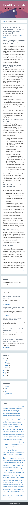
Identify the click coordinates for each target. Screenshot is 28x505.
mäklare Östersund (19, 467)
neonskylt (5, 472)
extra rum (11, 429)
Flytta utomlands (10, 434)
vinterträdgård (7, 497)
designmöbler (18, 420)
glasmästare (10, 441)
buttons (20, 416)
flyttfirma (15, 434)
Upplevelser (8, 394)
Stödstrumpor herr (13, 484)
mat (18, 469)
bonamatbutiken (17, 413)
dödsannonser (10, 422)
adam (4, 37)
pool (23, 472)
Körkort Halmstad (18, 460)
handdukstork (5, 442)
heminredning (8, 444)
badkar (14, 408)
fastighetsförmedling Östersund (9, 431)
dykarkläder (21, 424)
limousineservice (6, 465)
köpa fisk (4, 460)
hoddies (4, 446)
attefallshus (6, 408)
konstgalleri (22, 458)
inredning (12, 450)
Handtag (23, 442)
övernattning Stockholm (18, 472)
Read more (7, 304)
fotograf (10, 439)
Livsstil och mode (14, 5)
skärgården (22, 477)
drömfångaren (11, 424)
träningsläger (8, 489)
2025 (6, 369)
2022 (6, 374)
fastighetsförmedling (19, 429)
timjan (4, 487)
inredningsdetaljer (20, 450)
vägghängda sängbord (15, 491)
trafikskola (14, 487)
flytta (18, 432)
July (6, 360)
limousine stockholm (19, 463)
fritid (7, 441)
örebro (12, 472)
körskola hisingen (20, 462)
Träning (4, 489)
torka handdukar (9, 487)
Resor (6, 391)
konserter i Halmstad (16, 458)
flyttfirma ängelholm (20, 434)
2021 (6, 375)
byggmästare (6, 421)
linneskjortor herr (6, 467)
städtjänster (13, 482)
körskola (23, 460)
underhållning (14, 489)
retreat (17, 475)
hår (4, 444)
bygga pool (8, 419)
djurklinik (22, 420)
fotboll (7, 439)
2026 (6, 358)
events (6, 429)
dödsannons (5, 422)
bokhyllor (12, 413)
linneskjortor (19, 465)
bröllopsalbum (5, 415)
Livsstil (19, 35)
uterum (9, 491)
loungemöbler (12, 467)
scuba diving (18, 477)
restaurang (13, 475)
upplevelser (20, 489)
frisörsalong (16, 439)
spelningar (7, 482)
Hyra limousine (17, 447)
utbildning (5, 491)
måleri (7, 468)
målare (4, 468)
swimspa (7, 486)
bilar (22, 411)
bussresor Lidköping (15, 416)
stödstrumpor (7, 484)
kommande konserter (16, 452)
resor (10, 475)
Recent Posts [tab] (7, 292)
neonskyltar (9, 472)
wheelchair (14, 497)
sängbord (13, 477)
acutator (4, 406)
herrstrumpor (19, 444)
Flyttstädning (22, 436)
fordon (17, 437)
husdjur (12, 447)
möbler (21, 469)
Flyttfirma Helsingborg (7, 436)
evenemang (16, 426)
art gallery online (16, 406)
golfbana (14, 441)
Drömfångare (5, 424)
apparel (7, 406)
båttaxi (17, 410)
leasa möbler (10, 463)
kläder (10, 452)
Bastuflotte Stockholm (12, 410)
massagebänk (14, 468)
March (6, 363)
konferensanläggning (18, 455)
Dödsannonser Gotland (17, 422)
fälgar (14, 429)
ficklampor (20, 431)
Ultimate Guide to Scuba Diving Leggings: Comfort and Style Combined (14, 30)
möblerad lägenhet (6, 470)
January (7, 367)
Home (4, 21)
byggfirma (13, 419)
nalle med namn (22, 470)
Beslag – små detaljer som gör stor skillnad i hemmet (12, 318)
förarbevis (14, 437)
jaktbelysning (5, 452)
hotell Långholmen (13, 446)
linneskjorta (13, 465)
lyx (15, 467)
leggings (14, 463)
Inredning (7, 386)
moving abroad (16, 470)
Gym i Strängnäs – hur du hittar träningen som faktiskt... (13, 340)
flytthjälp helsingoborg (15, 436)
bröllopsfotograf (11, 415)
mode (11, 470)
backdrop (11, 408)
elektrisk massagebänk (7, 426)
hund (10, 447)
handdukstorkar (11, 442)
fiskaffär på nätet (9, 432)
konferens (22, 452)
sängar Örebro (9, 477)
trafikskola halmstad (19, 487)
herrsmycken (14, 444)
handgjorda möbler (18, 442)
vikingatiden (20, 495)
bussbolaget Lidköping (7, 416)
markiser (10, 468)
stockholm (17, 482)
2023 (6, 372)
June (6, 362)
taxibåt (15, 486)
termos (17, 486)
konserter (7, 458)
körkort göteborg (12, 460)
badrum (17, 408)
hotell (7, 446)
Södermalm (10, 480)
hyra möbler (22, 447)
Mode (6, 390)
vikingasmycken (12, 495)
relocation (6, 475)
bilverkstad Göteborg (7, 413)
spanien (20, 480)
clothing (12, 420)
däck (14, 420)
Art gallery (11, 406)
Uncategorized (8, 393)
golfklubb (17, 441)
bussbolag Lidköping (17, 415)
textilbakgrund (21, 486)
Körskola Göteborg (6, 462)
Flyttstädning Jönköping (7, 437)
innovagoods (5, 450)
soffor (13, 480)
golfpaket (21, 441)
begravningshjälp (13, 411)
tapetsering (11, 486)
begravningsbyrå (6, 411)
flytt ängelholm (14, 432)
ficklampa (16, 431)
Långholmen (5, 463)
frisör (13, 439)
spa (15, 480)
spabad (17, 480)
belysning (18, 412)
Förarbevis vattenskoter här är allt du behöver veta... (13, 308)
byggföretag (21, 419)
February (7, 365)
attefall (22, 406)
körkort (7, 460)
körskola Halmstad (13, 462)
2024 (6, 370)
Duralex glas (16, 424)
